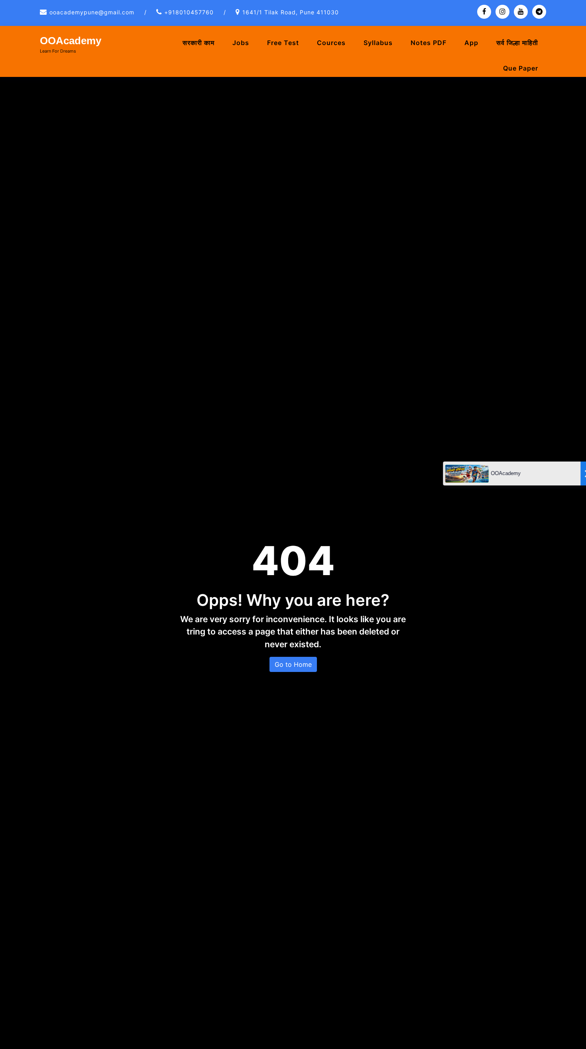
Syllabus (378, 43)
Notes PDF (428, 43)
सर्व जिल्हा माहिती (517, 43)
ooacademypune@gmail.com (91, 12)
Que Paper (520, 68)
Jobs (240, 43)
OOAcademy (70, 41)
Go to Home (293, 664)
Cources (331, 43)
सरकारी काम (198, 43)
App (471, 43)
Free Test (283, 43)
